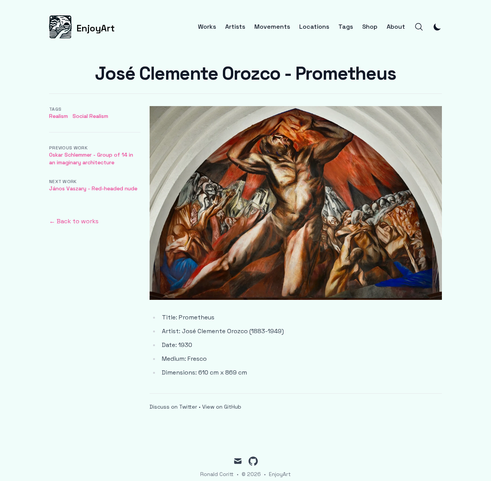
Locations (314, 27)
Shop (369, 27)
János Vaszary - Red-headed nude (93, 188)
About (396, 27)
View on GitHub (221, 406)
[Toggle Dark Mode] (437, 26)
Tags (345, 27)
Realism (58, 116)
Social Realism (90, 116)
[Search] (418, 26)
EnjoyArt (280, 474)
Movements (272, 27)
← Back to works (74, 221)
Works (207, 27)
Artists (235, 27)
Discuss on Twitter (173, 406)
